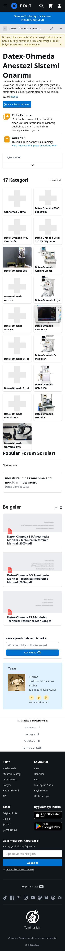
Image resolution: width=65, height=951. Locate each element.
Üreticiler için (42, 796)
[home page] (21, 6)
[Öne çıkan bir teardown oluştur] (39, 697)
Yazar (12, 668)
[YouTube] (33, 898)
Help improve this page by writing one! (34, 145)
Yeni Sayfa (57, 179)
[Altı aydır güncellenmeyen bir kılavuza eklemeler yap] (46, 697)
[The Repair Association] (60, 898)
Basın (37, 768)
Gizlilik (6, 818)
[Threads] (53, 898)
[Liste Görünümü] (56, 507)
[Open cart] (50, 5)
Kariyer (7, 785)
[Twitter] (19, 898)
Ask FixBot (30, 652)
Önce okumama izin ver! (20, 869)
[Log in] (59, 5)
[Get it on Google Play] (48, 826)
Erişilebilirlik (10, 813)
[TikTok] (5, 898)
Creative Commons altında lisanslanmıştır (32, 938)
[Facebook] (12, 898)
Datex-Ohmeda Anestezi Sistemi (25, 28)
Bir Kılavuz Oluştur (19, 104)
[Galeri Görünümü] (61, 507)
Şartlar (7, 824)
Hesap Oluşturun (32, 20)
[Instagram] (26, 898)
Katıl (36, 779)
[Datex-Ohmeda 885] (17, 257)
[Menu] (5, 6)
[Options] (5, 28)
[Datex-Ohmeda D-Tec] (17, 345)
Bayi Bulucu (41, 790)
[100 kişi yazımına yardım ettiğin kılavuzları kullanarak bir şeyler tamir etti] (31, 697)
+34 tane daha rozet (38, 702)
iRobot (14, 96)
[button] (41, 5)
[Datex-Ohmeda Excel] (17, 374)
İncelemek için (31, 44)
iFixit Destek (10, 779)
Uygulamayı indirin (47, 807)
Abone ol (32, 862)
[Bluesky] (46, 898)
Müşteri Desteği (12, 774)
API (5, 796)
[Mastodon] (40, 898)
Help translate (29, 886)
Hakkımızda (9, 768)
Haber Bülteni (11, 790)
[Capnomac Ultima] (17, 198)
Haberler (39, 774)
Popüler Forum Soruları (29, 453)
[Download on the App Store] (48, 815)
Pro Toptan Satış (43, 785)
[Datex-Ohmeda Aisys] (48, 286)
